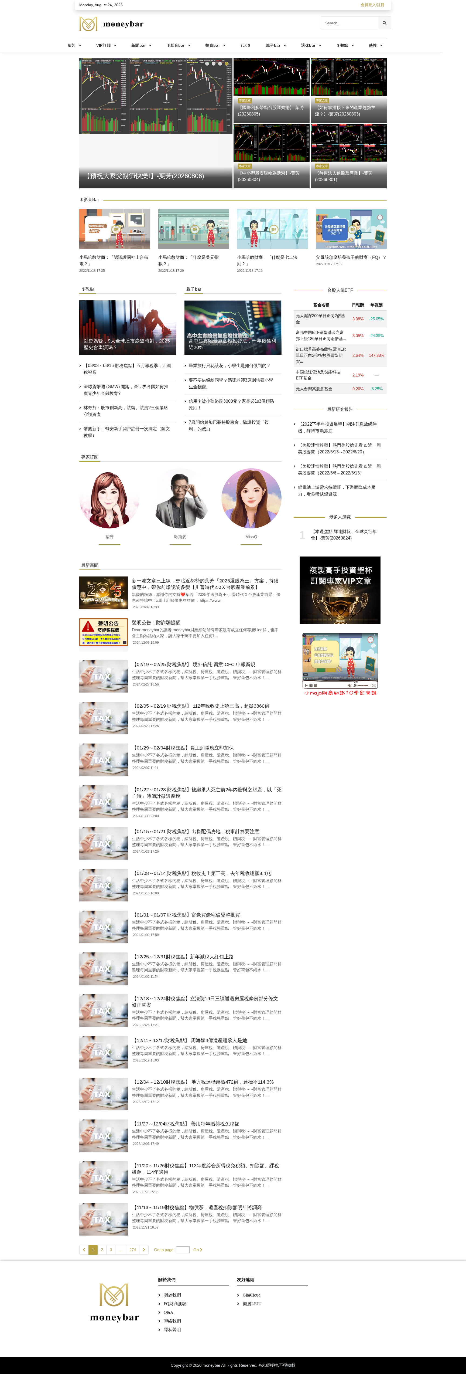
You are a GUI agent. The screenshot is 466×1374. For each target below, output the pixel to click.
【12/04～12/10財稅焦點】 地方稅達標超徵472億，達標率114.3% (203, 1082)
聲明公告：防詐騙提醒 (156, 622)
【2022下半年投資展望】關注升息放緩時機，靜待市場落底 (337, 427)
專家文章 (245, 100)
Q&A (168, 1312)
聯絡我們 (172, 1321)
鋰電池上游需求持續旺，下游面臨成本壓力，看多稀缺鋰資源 (337, 490)
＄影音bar (176, 45)
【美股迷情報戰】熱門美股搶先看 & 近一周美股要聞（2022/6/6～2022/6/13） (339, 469)
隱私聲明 (172, 1329)
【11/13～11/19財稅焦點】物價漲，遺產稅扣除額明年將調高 (197, 1207)
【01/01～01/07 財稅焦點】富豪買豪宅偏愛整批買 (186, 915)
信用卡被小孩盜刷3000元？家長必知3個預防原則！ (231, 404)
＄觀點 (342, 45)
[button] (207, 64)
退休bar (308, 45)
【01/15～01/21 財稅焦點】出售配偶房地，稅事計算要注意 (195, 831)
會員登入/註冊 (373, 5)
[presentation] (84, 122)
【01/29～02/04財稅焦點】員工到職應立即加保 (183, 748)
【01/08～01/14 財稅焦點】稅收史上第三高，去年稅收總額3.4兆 (201, 873)
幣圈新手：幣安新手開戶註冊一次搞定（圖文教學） (127, 432)
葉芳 (72, 45)
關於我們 (172, 1295)
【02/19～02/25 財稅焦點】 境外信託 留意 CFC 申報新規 (193, 664)
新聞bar (138, 45)
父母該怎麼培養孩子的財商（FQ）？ (351, 257)
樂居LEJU (252, 1303)
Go (196, 1249)
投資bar (212, 45)
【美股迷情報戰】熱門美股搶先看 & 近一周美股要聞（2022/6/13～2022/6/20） (339, 448)
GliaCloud (252, 1295)
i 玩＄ (246, 45)
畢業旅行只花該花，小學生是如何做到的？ (230, 365)
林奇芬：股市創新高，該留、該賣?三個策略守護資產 (126, 411)
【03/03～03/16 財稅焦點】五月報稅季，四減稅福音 (127, 369)
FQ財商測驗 (175, 1303)
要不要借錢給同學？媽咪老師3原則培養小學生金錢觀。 (231, 383)
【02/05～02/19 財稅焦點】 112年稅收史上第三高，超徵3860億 (200, 706)
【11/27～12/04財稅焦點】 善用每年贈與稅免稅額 (185, 1124)
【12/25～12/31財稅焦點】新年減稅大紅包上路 (183, 956)
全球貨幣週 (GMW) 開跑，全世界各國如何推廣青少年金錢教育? (126, 390)
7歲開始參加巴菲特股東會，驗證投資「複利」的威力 (229, 425)
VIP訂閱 (103, 45)
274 (132, 1249)
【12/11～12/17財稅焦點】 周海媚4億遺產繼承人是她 (189, 1040)
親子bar (273, 45)
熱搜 (373, 45)
